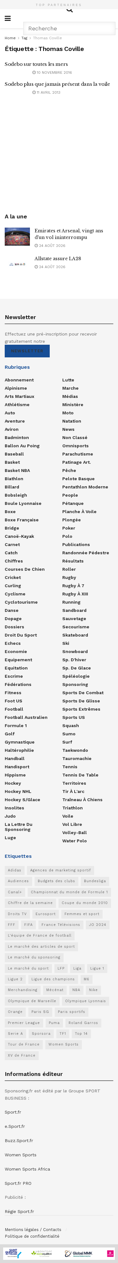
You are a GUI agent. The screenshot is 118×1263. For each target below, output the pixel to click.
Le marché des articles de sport (41, 947)
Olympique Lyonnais (85, 1001)
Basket (12, 462)
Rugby (69, 577)
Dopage (13, 618)
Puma (54, 1023)
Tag (24, 38)
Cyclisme (15, 593)
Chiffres (14, 560)
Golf (9, 733)
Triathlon (72, 807)
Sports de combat (83, 692)
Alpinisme (16, 388)
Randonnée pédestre (85, 552)
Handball (15, 758)
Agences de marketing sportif (60, 870)
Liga (77, 968)
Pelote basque (78, 478)
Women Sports (63, 1044)
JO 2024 (97, 925)
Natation (71, 421)
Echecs (13, 643)
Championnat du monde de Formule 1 (69, 892)
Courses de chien (25, 569)
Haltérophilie (19, 750)
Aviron (12, 429)
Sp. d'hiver (74, 659)
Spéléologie (76, 676)
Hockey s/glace (22, 799)
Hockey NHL (18, 791)
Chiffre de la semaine (30, 903)
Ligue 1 (97, 968)
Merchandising (22, 990)
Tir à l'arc (73, 791)
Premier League (24, 1023)
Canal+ (15, 892)
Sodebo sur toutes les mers (36, 64)
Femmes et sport (82, 914)
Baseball (14, 453)
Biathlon (14, 478)
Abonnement (19, 379)
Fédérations (18, 684)
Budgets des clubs (56, 881)
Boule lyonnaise (23, 503)
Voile (67, 816)
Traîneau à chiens (82, 799)
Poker (68, 528)
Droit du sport (21, 635)
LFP (61, 968)
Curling (13, 585)
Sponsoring (75, 684)
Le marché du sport (28, 968)
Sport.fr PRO (18, 1183)
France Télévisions (61, 925)
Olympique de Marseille (32, 1001)
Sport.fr (13, 1112)
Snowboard (75, 651)
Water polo (74, 840)
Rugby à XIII (75, 593)
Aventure (15, 421)
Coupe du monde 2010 (85, 903)
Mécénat (55, 990)
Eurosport (46, 914)
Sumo (69, 733)
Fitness (13, 692)
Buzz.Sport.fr (19, 1140)
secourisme (75, 626)
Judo (10, 816)
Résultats (73, 560)
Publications (76, 544)
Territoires (74, 783)
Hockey (13, 783)
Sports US (73, 717)
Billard (12, 486)
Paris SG (40, 1012)
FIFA (28, 925)
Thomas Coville (47, 38)
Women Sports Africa (27, 1169)
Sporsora (41, 1034)
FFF (11, 925)
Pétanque (73, 503)
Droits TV (17, 914)
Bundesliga (95, 881)
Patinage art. (76, 462)
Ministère (72, 404)
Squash (70, 725)
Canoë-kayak (19, 536)
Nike (93, 990)
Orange (15, 1012)
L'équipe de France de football (39, 935)
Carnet (12, 544)
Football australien (26, 717)
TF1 (62, 1034)
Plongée (71, 519)
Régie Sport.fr (19, 1211)
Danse (12, 610)
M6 (86, 979)
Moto (68, 412)
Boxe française (22, 519)
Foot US (13, 700)
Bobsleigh (16, 495)
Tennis (69, 766)
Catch (11, 552)
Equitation (16, 667)
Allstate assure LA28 (58, 258)
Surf (67, 742)
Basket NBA (17, 470)
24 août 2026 (51, 245)
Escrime (14, 676)
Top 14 (81, 1034)
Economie (16, 651)
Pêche (69, 470)
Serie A (15, 1034)
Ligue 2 (15, 979)
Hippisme (15, 774)
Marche (70, 388)
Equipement (18, 659)
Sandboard (74, 610)
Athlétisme (17, 404)
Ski (65, 643)
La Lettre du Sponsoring (18, 827)
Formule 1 (16, 725)
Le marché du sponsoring (34, 957)
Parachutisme (77, 453)
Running (71, 602)
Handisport (17, 766)
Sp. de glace (76, 667)
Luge (10, 837)
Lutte (68, 379)
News (68, 429)
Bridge (12, 528)
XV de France (22, 1055)
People (70, 495)
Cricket (13, 577)
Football (14, 709)
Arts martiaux (19, 396)
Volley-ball (74, 832)
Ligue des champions (53, 979)
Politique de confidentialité (32, 1236)
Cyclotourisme (21, 602)
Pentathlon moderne (85, 486)
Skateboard (75, 635)
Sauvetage (74, 618)
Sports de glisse (81, 700)
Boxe (10, 511)
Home (10, 38)
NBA (76, 990)
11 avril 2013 (48, 92)
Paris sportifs (71, 1012)
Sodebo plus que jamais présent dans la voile (57, 84)
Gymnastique (20, 742)
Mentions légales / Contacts (33, 1229)
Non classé (74, 437)
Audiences (18, 881)
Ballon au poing (22, 445)
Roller (69, 569)
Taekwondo (75, 750)
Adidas (14, 870)
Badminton (17, 437)
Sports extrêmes (81, 709)
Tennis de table (80, 774)
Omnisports (75, 445)
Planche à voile (79, 511)
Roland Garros (83, 1023)
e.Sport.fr (15, 1126)
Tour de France (24, 1044)
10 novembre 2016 (54, 72)
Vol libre (72, 824)
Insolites (14, 807)
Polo (67, 536)
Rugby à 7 (73, 585)
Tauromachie (77, 758)
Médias (70, 396)
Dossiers (14, 626)
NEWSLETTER (27, 351)
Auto (10, 412)
